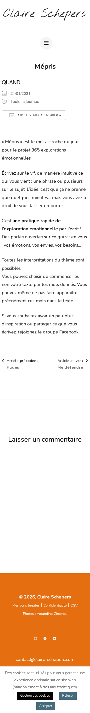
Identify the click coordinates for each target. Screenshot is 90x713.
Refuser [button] (68, 695)
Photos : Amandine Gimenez (45, 613)
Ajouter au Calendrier (37, 115)
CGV (74, 605)
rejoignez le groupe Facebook (48, 332)
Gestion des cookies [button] (35, 695)
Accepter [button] (45, 706)
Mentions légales (26, 605)
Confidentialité (55, 605)
